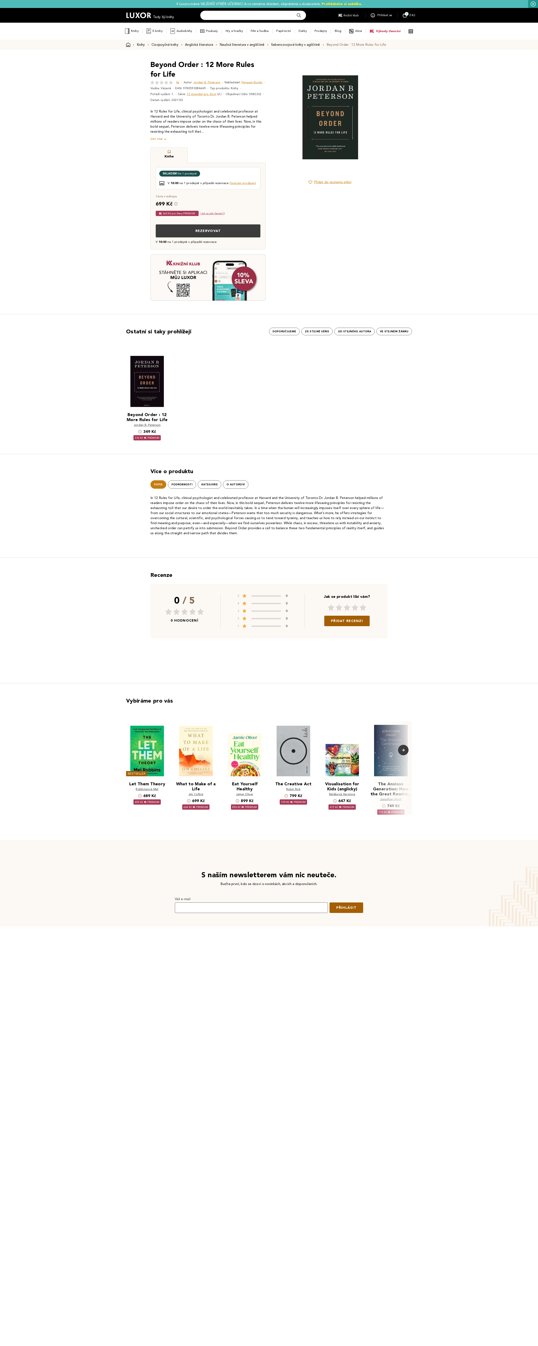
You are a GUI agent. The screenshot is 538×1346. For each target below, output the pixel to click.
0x (177, 82)
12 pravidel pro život (201, 94)
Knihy (134, 31)
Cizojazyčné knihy (165, 45)
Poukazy (212, 31)
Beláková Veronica (342, 794)
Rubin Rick (293, 789)
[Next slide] (377, 117)
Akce (358, 31)
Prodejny (321, 31)
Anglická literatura (199, 45)
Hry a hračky (234, 31)
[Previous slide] (282, 117)
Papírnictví (283, 31)
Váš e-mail (182, 899)
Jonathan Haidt (391, 799)
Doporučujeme (284, 331)
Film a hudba (260, 31)
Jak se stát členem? (212, 213)
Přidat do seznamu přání (332, 182)
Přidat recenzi (347, 621)
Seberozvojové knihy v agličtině (295, 45)
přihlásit (346, 908)
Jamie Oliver (244, 794)
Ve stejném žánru (394, 331)
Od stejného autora (354, 331)
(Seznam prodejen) (242, 183)
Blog (338, 31)
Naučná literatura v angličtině (242, 45)
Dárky (303, 31)
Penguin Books (251, 82)
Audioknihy (184, 31)
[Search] (299, 15)
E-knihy (158, 31)
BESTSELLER (136, 773)
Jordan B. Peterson (206, 82)
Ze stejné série (317, 331)
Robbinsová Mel (147, 789)
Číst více (156, 139)
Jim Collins (196, 794)
